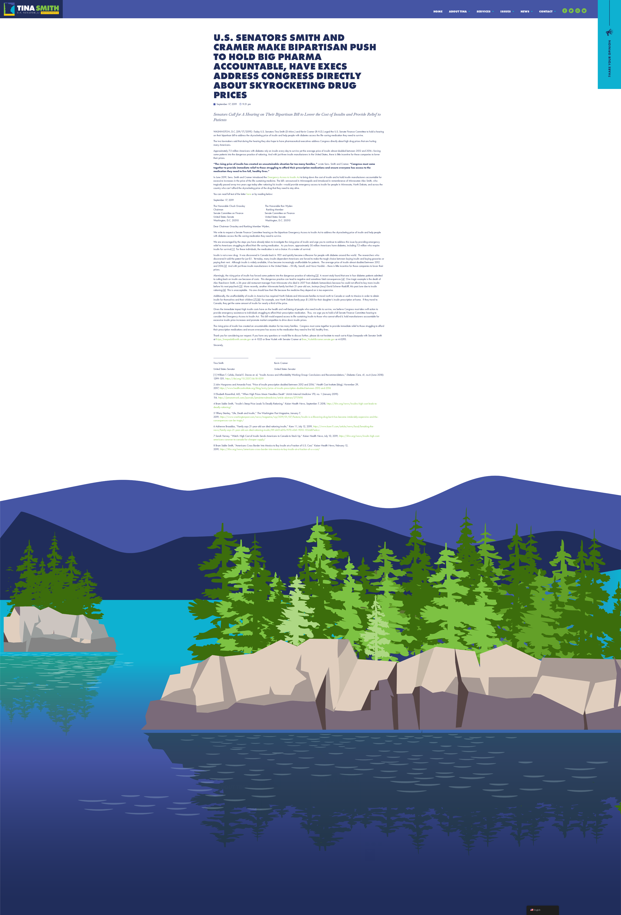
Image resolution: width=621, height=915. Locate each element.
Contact (545, 11)
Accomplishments (227, 803)
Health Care (322, 822)
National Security (325, 841)
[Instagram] (577, 10)
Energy (319, 809)
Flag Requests (274, 815)
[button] (592, 10)
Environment (323, 815)
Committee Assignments (231, 809)
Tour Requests (274, 835)
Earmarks (222, 822)
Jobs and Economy (326, 835)
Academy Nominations (279, 803)
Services (483, 11)
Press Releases (373, 796)
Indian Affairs (323, 828)
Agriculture (321, 796)
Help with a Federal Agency (282, 796)
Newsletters (371, 803)
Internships (272, 822)
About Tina (458, 11)
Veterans (320, 848)
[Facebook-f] (564, 10)
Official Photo (224, 815)
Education (321, 803)
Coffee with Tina (276, 809)
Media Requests (374, 825)
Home (437, 11)
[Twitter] (571, 10)
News (525, 11)
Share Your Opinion (376, 819)
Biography (223, 796)
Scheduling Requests (278, 828)
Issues (505, 11)
